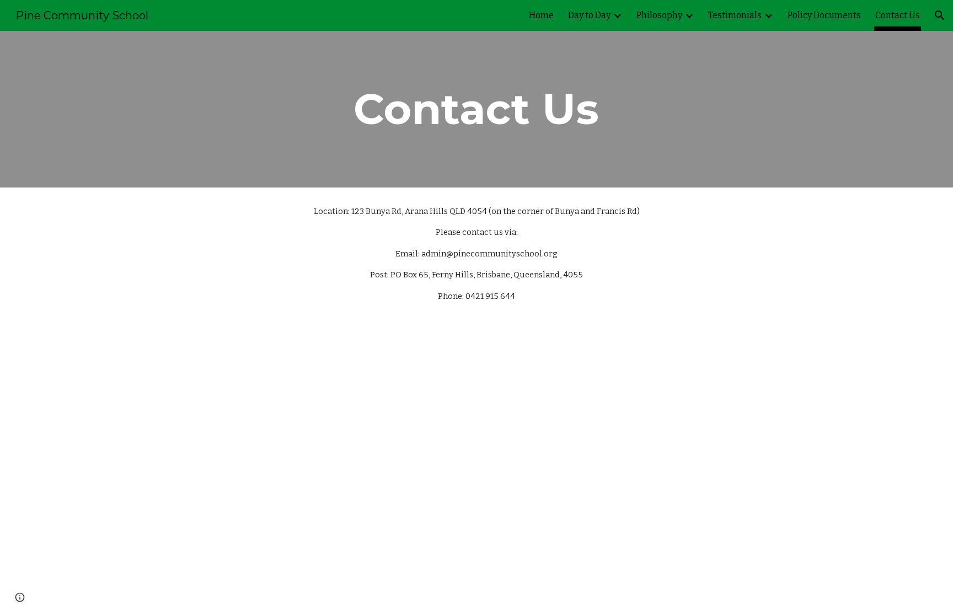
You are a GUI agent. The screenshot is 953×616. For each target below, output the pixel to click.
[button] (940, 15)
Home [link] (541, 15)
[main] (476, 109)
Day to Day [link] (589, 15)
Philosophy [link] (659, 15)
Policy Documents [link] (824, 15)
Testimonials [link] (735, 15)
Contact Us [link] (897, 15)
